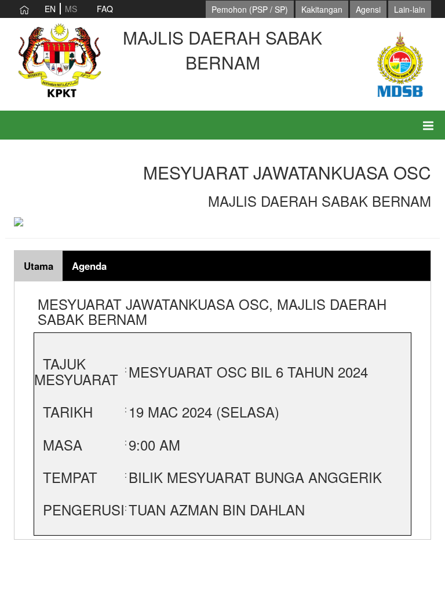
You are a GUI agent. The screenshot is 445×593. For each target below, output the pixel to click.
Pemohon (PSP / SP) (249, 9)
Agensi (368, 9)
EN (50, 8)
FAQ (105, 8)
